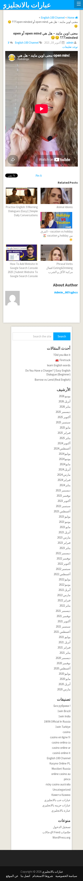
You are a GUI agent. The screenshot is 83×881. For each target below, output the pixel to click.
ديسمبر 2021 (63, 611)
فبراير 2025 (64, 433)
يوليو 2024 (64, 454)
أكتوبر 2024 (64, 443)
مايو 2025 (65, 427)
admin (70, 42)
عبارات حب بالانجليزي (57, 800)
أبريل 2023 (64, 532)
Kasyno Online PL (59, 763)
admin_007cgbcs (66, 292)
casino (66, 732)
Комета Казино (60, 795)
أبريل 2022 (64, 590)
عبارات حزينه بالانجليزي (56, 805)
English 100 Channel (27, 42)
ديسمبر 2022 (63, 553)
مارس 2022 (63, 595)
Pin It (39, 175)
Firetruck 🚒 (62, 360)
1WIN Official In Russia (57, 721)
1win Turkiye (62, 727)
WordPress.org (61, 837)
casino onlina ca (61, 742)
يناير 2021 (64, 652)
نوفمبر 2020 (63, 663)
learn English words (58, 365)
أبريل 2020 (64, 684)
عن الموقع (12, 876)
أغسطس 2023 (62, 511)
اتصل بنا (25, 876)
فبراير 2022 (64, 600)
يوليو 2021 (64, 637)
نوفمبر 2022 (63, 558)
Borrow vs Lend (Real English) (52, 379)
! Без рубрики (61, 706)
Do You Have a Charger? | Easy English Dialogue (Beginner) (47, 372)
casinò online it (61, 753)
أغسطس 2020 (62, 668)
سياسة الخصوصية (66, 876)
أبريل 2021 (64, 642)
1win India (64, 716)
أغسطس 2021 (62, 632)
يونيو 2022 (64, 584)
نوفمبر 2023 (63, 495)
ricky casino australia (58, 784)
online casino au (60, 774)
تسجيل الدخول (61, 827)
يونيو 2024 (64, 459)
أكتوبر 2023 (64, 501)
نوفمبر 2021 (63, 616)
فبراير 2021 (64, 647)
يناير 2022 (64, 605)
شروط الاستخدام (42, 876)
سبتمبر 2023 (63, 506)
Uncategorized (61, 789)
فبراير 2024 (64, 480)
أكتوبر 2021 (64, 621)
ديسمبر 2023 (63, 490)
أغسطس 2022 (62, 574)
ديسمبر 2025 (63, 412)
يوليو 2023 (64, 516)
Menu (78, 4)
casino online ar (61, 748)
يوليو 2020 (64, 673)
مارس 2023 (63, 537)
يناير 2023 (64, 548)
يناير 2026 (64, 406)
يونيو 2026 (64, 396)
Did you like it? (61, 355)
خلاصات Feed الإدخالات (56, 832)
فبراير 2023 (64, 543)
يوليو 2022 (64, 579)
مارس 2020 (63, 689)
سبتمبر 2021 (63, 626)
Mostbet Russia (61, 768)
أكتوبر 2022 (64, 563)
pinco (67, 779)
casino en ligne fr (60, 737)
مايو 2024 (65, 464)
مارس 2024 (63, 474)
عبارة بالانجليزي (60, 810)
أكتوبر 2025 (64, 417)
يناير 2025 (64, 438)
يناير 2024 (64, 485)
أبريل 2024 (64, 469)
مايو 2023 (65, 527)
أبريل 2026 (64, 401)
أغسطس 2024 (62, 448)
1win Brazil (64, 711)
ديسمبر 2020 (63, 658)
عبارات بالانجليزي (26, 5)
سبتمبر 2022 (63, 569)
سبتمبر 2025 (63, 422)
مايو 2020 (65, 679)
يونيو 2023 (64, 522)
